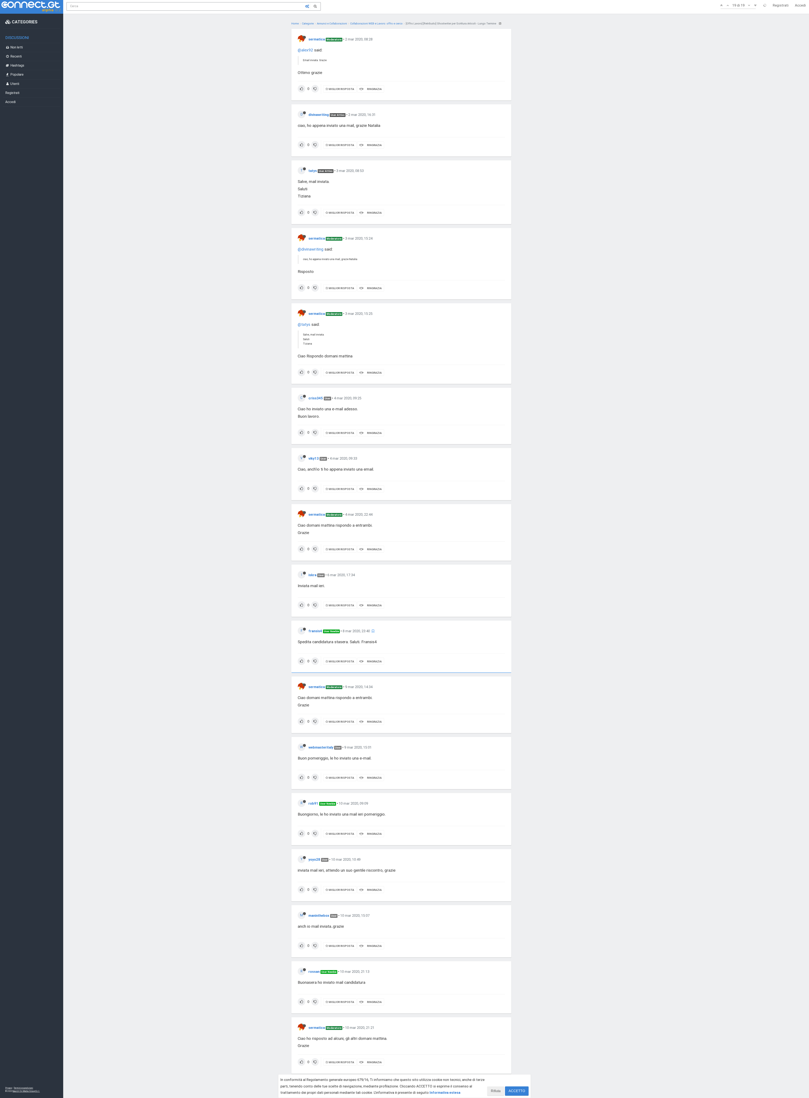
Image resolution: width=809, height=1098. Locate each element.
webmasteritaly (320, 747)
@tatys (304, 324)
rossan (314, 971)
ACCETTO (517, 1091)
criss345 (315, 398)
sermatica (316, 39)
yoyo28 (314, 859)
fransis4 (315, 631)
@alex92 (305, 50)
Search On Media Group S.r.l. (26, 1091)
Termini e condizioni (23, 1088)
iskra (312, 575)
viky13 (313, 458)
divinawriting (318, 115)
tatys (312, 171)
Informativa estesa (445, 1092)
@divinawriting (310, 249)
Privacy (8, 1088)
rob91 (313, 803)
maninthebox (318, 915)
